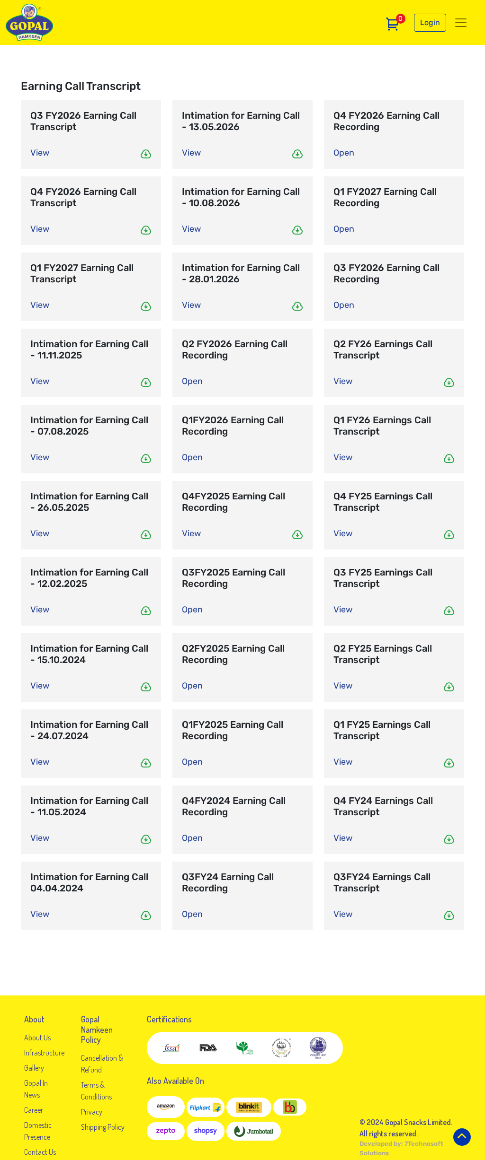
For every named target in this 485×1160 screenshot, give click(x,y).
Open (343, 153)
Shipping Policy (103, 1127)
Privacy (91, 1111)
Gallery (34, 1068)
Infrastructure (44, 1052)
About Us (37, 1037)
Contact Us (40, 1152)
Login (430, 22)
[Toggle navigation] (461, 23)
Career (33, 1110)
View (39, 153)
